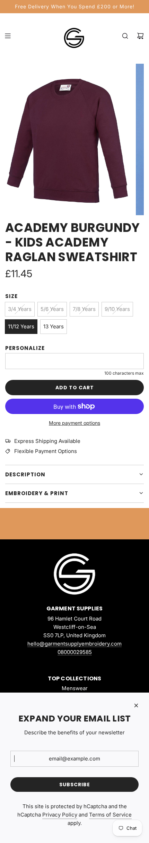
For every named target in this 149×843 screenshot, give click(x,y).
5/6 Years (52, 309)
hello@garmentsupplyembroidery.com (74, 643)
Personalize (25, 348)
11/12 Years (21, 326)
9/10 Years (117, 309)
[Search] (125, 36)
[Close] (136, 705)
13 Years (53, 326)
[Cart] (140, 36)
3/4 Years (20, 309)
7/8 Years (84, 309)
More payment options (74, 423)
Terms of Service (110, 814)
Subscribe (74, 784)
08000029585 (75, 652)
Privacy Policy (59, 814)
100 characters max (124, 373)
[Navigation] (7, 36)
